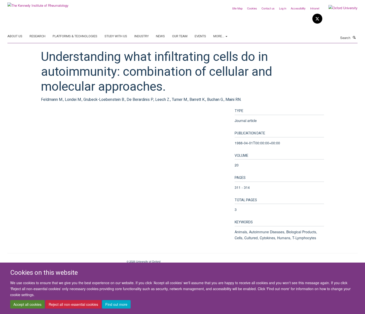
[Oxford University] (339, 8)
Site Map (237, 8)
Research (37, 36)
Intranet (314, 8)
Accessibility (298, 8)
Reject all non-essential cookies (73, 304)
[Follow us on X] (317, 18)
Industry (141, 36)
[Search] (354, 37)
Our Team (179, 36)
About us (14, 36)
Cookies (252, 8)
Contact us (268, 8)
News (160, 36)
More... (219, 36)
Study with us (116, 36)
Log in (282, 8)
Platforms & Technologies (75, 36)
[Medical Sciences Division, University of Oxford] (63, 259)
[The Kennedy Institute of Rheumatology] (38, 3)
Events (200, 36)
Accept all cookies (27, 304)
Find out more (116, 304)
